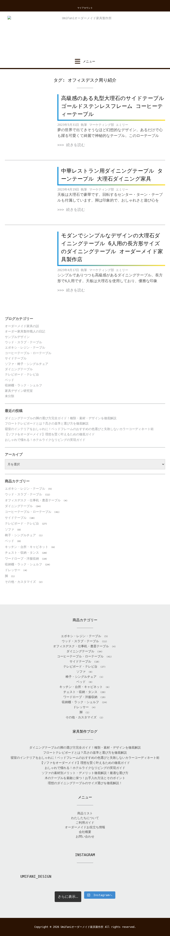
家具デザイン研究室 (19, 391)
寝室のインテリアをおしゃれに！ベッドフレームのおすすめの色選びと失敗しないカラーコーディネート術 (79, 429)
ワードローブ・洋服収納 (22, 558)
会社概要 (85, 832)
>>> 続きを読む (71, 145)
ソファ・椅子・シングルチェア (26, 364)
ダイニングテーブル (19, 369)
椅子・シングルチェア (20, 535)
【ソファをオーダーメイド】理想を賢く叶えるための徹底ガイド (50, 434)
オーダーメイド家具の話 (22, 326)
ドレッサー (12, 570)
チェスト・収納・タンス (22, 552)
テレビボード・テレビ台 (22, 374)
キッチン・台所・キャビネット (26, 547)
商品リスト (85, 813)
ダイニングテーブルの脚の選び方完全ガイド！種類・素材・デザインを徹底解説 (60, 418)
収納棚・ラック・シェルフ (23, 385)
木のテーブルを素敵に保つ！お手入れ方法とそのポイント (85, 778)
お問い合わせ (85, 836)
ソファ (9, 529)
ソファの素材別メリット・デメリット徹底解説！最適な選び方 (85, 773)
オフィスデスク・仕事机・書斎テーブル (33, 500)
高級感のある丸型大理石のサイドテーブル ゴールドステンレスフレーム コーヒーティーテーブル (112, 106)
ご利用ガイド (85, 822)
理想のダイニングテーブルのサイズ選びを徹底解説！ (85, 783)
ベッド (9, 380)
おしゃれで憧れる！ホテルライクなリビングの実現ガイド (45, 440)
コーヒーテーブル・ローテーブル (28, 353)
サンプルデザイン (17, 337)
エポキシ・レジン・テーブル (25, 347)
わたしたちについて (85, 818)
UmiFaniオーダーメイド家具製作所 (82, 926)
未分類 (9, 396)
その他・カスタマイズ (20, 581)
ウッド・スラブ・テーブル (23, 342)
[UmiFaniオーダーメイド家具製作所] (85, 35)
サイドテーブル (16, 358)
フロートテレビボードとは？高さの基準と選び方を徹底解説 (47, 423)
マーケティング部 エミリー (108, 124)
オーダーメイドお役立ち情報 (85, 827)
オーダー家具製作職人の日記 (25, 331)
